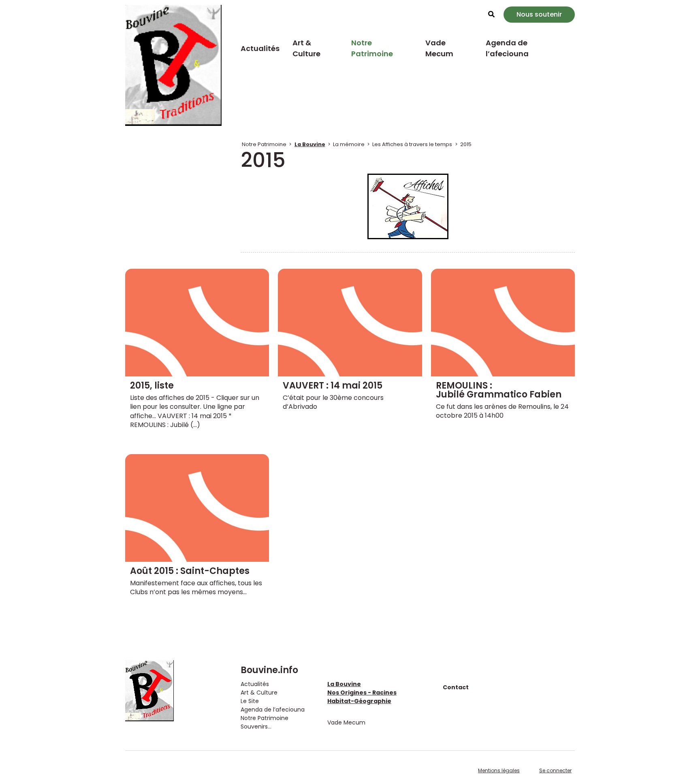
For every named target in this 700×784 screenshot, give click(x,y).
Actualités (260, 48)
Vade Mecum (439, 48)
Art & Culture (306, 48)
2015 (466, 144)
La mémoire (349, 144)
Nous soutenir (539, 14)
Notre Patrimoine (372, 48)
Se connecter (555, 770)
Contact (456, 687)
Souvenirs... (256, 726)
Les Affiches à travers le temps (412, 144)
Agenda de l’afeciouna (507, 48)
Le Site (250, 701)
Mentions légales (499, 770)
